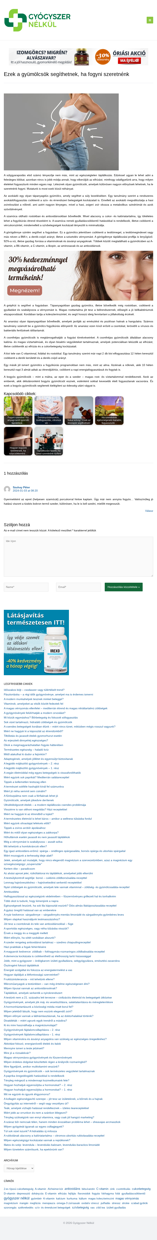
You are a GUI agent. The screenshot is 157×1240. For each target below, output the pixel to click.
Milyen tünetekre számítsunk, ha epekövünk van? (34, 1149)
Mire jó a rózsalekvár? (17, 1053)
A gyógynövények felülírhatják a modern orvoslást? (34, 713)
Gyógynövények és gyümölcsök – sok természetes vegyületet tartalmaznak (49, 1071)
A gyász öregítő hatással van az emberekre (30, 910)
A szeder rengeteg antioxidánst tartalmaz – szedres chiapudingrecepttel (47, 942)
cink (112, 1189)
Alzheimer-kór (55, 1189)
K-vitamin (49, 1198)
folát (117, 1193)
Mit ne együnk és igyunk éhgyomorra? (27, 1094)
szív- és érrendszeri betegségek (52, 1207)
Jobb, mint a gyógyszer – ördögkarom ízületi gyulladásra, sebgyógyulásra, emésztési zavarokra (62, 960)
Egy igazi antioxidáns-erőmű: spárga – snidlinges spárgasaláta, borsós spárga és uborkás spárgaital (64, 851)
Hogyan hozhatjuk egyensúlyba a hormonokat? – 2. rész (38, 1085)
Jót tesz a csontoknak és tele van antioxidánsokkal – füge (38, 923)
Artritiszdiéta (11, 891)
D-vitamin (9, 1193)
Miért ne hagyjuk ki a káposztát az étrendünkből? (33, 731)
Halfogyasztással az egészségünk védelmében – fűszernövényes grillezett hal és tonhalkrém (60, 896)
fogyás (96, 1193)
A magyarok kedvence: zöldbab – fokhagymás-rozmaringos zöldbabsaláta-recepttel (54, 951)
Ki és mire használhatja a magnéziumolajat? (30, 1025)
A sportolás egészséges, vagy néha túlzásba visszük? (36, 928)
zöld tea (100, 1207)
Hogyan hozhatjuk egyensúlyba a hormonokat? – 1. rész (38, 1089)
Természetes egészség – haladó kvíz (26, 749)
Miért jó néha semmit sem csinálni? (25, 791)
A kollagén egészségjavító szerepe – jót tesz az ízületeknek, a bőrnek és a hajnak (53, 1099)
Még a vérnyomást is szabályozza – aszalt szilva (33, 841)
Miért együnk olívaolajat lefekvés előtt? (27, 823)
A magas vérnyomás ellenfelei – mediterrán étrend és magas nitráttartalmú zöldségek (55, 708)
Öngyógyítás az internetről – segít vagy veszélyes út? (36, 1103)
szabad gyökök (139, 1203)
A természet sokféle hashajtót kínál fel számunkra (34, 786)
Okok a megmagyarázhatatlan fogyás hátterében (33, 745)
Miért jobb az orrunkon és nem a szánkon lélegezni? (35, 1112)
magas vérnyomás (127, 1198)
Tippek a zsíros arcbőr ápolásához (25, 828)
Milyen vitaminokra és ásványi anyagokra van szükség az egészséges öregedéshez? (55, 1039)
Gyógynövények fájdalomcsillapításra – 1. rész (32, 1034)
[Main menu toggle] (150, 20)
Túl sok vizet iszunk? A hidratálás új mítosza (30, 1131)
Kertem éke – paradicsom (19, 868)
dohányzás (38, 1193)
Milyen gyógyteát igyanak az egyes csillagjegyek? (34, 1126)
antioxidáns (72, 1188)
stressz (116, 1203)
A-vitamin (40, 1188)
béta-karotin (88, 1189)
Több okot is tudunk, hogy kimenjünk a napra (31, 901)
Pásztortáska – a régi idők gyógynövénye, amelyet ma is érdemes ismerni (48, 694)
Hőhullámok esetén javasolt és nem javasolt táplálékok (37, 837)
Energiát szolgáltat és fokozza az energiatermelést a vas (38, 970)
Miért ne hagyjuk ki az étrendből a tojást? (29, 814)
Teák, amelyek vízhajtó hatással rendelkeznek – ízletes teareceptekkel (46, 1108)
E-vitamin (50, 1193)
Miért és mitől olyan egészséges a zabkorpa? (31, 832)
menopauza (48, 1203)
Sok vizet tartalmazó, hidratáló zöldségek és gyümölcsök (38, 722)
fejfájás (72, 1193)
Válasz (149, 510)
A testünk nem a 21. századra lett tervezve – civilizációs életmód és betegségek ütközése (58, 997)
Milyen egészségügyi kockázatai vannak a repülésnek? (37, 1140)
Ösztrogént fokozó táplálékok (21, 965)
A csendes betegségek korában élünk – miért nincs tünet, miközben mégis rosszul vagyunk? (59, 726)
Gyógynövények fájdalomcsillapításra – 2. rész (32, 1029)
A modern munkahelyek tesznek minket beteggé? (34, 699)
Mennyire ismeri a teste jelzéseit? (24, 1048)
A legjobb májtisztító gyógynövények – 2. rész (31, 763)
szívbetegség (80, 1207)
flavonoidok (84, 1193)
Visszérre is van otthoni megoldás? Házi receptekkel (35, 809)
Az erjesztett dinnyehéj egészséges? (26, 740)
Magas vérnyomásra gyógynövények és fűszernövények (38, 1057)
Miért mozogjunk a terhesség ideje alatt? (28, 855)
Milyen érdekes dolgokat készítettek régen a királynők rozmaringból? (45, 1062)
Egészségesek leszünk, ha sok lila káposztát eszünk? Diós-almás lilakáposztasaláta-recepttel (60, 905)
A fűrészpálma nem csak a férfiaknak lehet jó (31, 795)
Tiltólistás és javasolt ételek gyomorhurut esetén (33, 735)
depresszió (23, 1193)
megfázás (35, 1203)
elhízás (62, 1193)
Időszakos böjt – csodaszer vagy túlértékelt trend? (34, 689)
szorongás (10, 1207)
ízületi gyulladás (116, 1207)
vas (92, 1207)
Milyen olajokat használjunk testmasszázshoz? (32, 919)
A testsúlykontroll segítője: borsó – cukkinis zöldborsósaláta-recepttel (45, 878)
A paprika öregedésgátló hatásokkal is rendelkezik (34, 1075)
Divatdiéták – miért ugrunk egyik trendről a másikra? (35, 1020)
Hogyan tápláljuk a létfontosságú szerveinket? (31, 974)
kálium (83, 1198)
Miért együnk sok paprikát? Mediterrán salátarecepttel (36, 777)
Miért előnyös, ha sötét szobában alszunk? (30, 937)
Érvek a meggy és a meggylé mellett (26, 933)
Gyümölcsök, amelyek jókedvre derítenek (29, 800)
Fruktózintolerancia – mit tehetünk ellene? (29, 979)
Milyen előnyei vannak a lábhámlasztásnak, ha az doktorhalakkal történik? (48, 1016)
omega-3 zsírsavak (68, 1203)
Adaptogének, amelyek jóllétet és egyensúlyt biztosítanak (38, 759)
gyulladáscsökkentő (133, 1193)
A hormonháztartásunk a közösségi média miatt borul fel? (38, 1006)
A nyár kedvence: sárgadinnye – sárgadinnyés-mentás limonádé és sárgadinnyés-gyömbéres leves (64, 914)
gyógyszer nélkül (16, 1198)
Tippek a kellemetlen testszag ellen (25, 782)
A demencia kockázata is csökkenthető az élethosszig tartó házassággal (47, 956)
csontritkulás (123, 1189)
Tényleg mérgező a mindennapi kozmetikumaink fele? (36, 1080)
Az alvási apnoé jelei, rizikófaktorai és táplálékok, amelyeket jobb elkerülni (48, 873)
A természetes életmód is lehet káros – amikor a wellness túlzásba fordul (48, 818)
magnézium (11, 1203)
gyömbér (36, 1198)
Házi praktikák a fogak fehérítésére (25, 947)
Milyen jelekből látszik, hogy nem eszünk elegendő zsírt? (38, 1011)
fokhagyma (107, 1193)
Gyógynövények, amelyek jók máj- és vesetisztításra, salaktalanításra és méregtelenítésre (58, 1002)
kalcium (60, 1198)
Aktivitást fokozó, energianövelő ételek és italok (32, 1043)
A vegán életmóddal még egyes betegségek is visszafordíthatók (42, 772)
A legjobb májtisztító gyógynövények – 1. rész (31, 768)
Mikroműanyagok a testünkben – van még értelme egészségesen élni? (47, 983)
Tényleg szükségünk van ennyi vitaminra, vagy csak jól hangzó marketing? (49, 1117)
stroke (125, 1203)
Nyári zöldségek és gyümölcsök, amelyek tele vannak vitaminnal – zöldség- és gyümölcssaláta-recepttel (66, 887)
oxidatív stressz (90, 1203)
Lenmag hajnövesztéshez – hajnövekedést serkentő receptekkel (43, 882)
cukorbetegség (141, 1188)
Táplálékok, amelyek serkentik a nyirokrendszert (33, 993)
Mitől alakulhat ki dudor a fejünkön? (25, 754)
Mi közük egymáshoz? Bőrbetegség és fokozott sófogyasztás (41, 717)
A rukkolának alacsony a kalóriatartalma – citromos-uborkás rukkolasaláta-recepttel (54, 1135)
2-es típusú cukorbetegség (18, 1189)
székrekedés (25, 1207)
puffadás (105, 1203)
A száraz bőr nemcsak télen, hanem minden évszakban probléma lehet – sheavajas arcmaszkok (62, 1122)
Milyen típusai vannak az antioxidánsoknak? (30, 988)
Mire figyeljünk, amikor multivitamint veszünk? (31, 1066)
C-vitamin (102, 1188)
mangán (24, 1203)
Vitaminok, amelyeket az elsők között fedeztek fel (33, 703)
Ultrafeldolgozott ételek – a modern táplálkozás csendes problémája (45, 804)
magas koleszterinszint (101, 1198)
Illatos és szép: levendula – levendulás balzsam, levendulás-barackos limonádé (52, 1144)
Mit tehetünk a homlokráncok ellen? (25, 846)
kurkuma (72, 1198)
